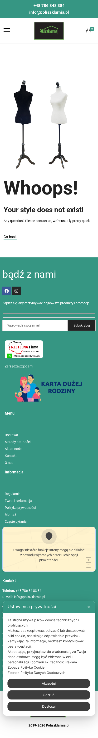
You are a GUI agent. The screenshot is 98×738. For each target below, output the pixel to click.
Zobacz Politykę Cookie (26, 667)
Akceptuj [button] (49, 683)
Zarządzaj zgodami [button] (19, 366)
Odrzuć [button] (48, 695)
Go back (10, 237)
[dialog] (49, 658)
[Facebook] (6, 291)
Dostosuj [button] (48, 706)
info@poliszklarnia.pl (49, 12)
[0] (88, 30)
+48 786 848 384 (49, 5)
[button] (7, 30)
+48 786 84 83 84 (28, 591)
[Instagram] (16, 291)
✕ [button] (88, 607)
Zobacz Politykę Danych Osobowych (36, 673)
